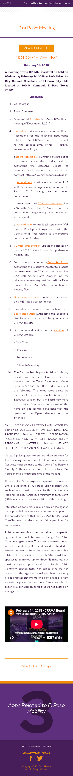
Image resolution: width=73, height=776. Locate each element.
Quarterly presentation (27, 245)
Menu (7, 3)
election (59, 330)
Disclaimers (34, 746)
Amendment (24, 182)
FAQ (24, 746)
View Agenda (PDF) (36, 48)
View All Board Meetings (36, 666)
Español (47, 746)
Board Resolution (26, 156)
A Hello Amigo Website (36, 769)
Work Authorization (50, 203)
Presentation (21, 131)
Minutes (35, 119)
